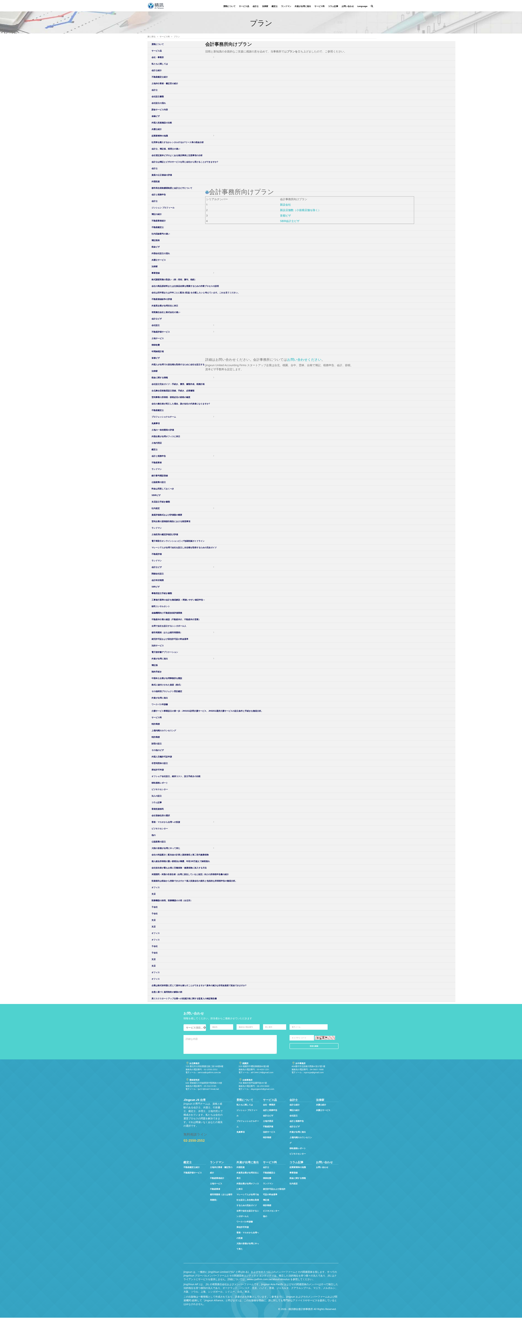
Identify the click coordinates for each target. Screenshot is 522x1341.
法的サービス (158, 645)
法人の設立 (157, 796)
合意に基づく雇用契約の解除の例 (167, 992)
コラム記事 (333, 6)
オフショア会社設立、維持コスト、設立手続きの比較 (176, 776)
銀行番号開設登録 (160, 475)
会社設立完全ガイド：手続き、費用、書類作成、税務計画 (178, 384)
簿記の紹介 (295, 1110)
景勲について (229, 6)
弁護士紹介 (321, 1104)
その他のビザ (158, 750)
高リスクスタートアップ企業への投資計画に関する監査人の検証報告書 (184, 998)
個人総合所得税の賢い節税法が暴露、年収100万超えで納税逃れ (181, 861)
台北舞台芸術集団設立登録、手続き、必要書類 (173, 390)
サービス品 (244, 6)
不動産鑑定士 (158, 410)
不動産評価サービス (193, 1172)
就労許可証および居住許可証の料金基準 (170, 639)
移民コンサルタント (161, 606)
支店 (154, 894)
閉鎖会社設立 (158, 573)
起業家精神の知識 (298, 1167)
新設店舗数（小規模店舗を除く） (300, 210)
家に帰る (151, 36)
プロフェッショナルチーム (164, 417)
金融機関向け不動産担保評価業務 (167, 613)
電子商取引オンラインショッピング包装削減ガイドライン (178, 541)
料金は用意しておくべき (163, 488)
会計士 (256, 6)
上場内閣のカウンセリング (164, 730)
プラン (177, 36)
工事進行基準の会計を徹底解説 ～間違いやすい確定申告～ (178, 600)
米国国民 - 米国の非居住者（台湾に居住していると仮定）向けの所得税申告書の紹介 (190, 874)
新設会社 (285, 204)
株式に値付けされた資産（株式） (167, 685)
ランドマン (286, 6)
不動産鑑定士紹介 (192, 1167)
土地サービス (216, 1183)
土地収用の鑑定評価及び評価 (165, 534)
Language (362, 6)
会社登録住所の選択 (161, 815)
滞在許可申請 (158, 770)
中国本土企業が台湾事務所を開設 (167, 678)
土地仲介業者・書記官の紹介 (221, 1170)
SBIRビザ (156, 495)
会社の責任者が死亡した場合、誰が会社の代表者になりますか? (181, 404)
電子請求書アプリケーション (165, 652)
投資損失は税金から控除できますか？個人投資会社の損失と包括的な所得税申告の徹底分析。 (194, 881)
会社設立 (294, 1115)
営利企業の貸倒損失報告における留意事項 (171, 521)
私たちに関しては (245, 1104)
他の (154, 835)
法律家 (265, 6)
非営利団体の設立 (160, 763)
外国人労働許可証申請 (162, 756)
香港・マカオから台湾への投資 (166, 822)
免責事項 (156, 423)
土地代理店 (157, 443)
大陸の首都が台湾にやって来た (166, 848)
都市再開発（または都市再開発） (167, 632)
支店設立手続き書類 (161, 502)
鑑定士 (275, 6)
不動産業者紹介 (217, 1178)
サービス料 (319, 6)
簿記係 (155, 665)
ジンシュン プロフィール (247, 1113)
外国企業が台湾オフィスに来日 (166, 436)
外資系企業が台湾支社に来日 (248, 1175)
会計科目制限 (158, 580)
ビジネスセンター (160, 789)
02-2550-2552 (194, 1140)
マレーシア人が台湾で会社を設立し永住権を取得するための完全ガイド (184, 547)
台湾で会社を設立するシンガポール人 (169, 626)
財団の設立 (157, 743)
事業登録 (294, 1172)
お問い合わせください (304, 359)
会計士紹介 (295, 1104)
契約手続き (157, 671)
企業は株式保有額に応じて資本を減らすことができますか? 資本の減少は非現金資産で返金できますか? (199, 985)
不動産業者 (157, 462)
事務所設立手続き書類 (162, 593)
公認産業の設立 (159, 482)
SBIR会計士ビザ (289, 221)
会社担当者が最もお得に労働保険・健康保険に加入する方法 (179, 868)
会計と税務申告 (159, 456)
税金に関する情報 (160, 377)
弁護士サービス (323, 1110)
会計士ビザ (157, 567)
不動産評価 (157, 554)
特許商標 (156, 724)
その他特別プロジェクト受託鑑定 (167, 691)
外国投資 (241, 1167)
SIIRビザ (156, 587)
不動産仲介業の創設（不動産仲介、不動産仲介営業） (176, 619)
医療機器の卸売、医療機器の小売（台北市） (172, 900)
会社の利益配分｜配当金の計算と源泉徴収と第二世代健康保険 (180, 855)
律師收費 (267, 1178)
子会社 (155, 907)
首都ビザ (285, 215)
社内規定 (156, 508)
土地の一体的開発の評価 (163, 430)
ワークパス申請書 (160, 704)
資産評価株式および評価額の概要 (167, 515)
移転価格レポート (160, 783)
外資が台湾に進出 (303, 6)
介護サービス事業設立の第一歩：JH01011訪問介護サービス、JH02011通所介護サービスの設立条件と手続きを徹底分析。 (207, 711)
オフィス (156, 887)
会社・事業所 (269, 1104)
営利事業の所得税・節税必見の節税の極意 (171, 397)
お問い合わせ (348, 6)
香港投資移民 (158, 809)
